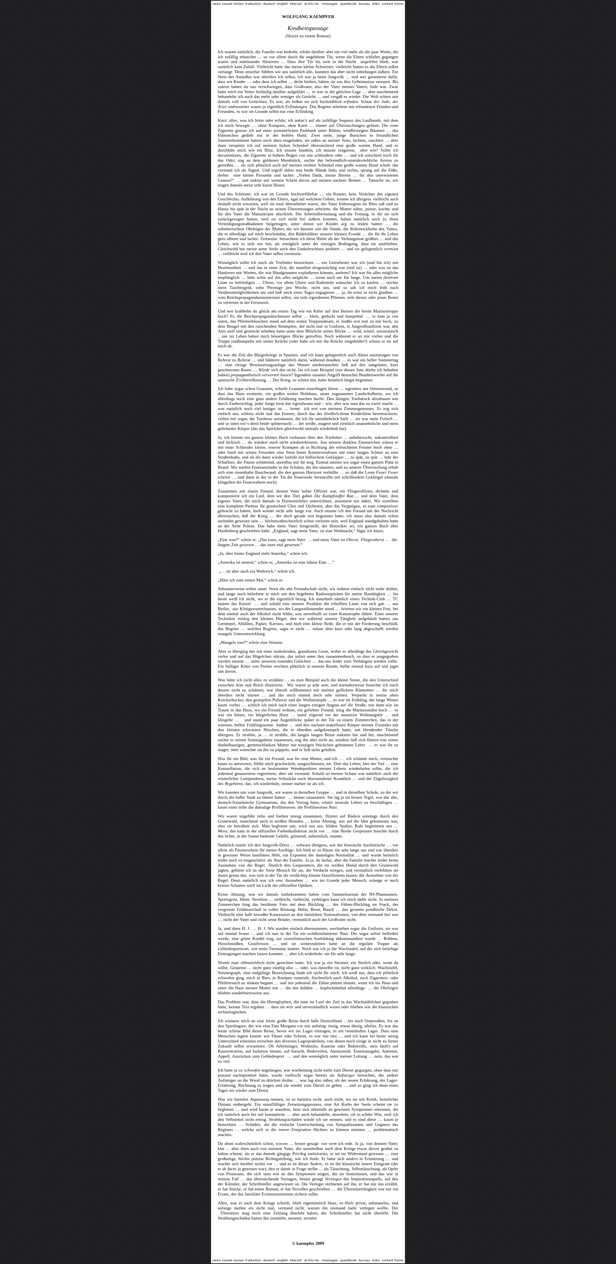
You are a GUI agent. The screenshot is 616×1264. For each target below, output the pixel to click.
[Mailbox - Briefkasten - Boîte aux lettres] (387, 4)
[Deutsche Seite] (269, 4)
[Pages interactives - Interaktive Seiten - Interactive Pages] (295, 4)
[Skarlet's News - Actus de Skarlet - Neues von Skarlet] (216, 4)
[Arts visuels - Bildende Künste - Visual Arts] (227, 4)
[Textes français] (238, 4)
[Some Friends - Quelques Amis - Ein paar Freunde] (349, 4)
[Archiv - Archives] (311, 4)
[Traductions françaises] (253, 4)
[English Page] (282, 4)
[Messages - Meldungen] (330, 4)
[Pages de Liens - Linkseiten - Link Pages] (376, 4)
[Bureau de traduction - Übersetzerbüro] (364, 4)
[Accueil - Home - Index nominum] (399, 4)
